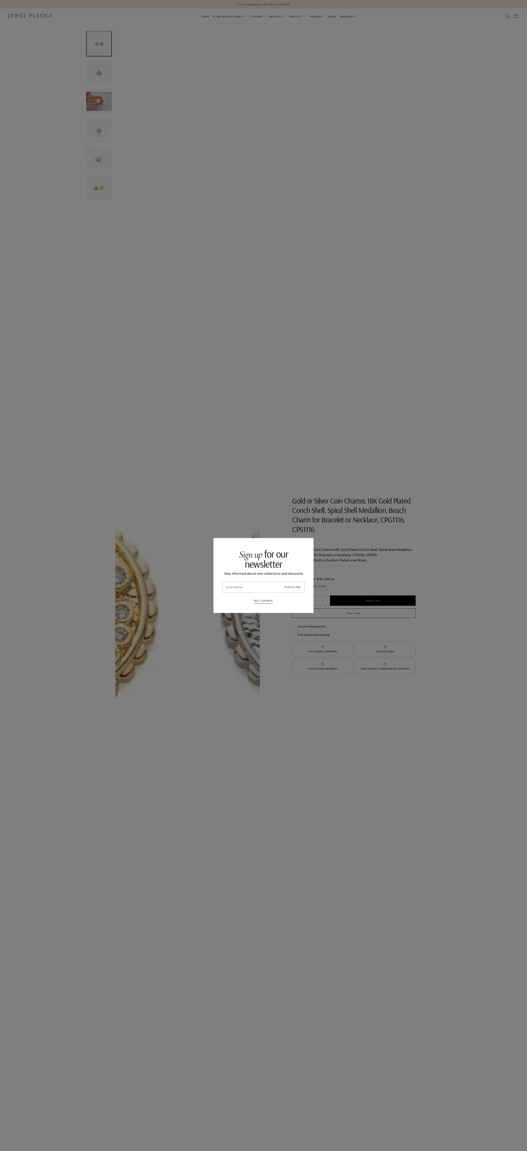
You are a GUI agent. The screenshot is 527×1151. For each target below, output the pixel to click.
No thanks (263, 600)
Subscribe (292, 587)
